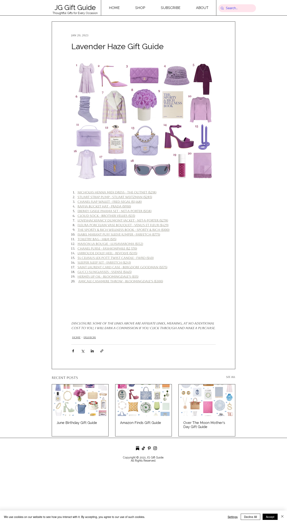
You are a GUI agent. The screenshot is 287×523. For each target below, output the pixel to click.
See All (230, 377)
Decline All (250, 517)
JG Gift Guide (75, 8)
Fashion (90, 337)
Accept (270, 517)
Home (76, 337)
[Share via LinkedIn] (92, 351)
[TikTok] (143, 448)
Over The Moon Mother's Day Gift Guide (204, 425)
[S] (137, 448)
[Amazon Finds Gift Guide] (143, 400)
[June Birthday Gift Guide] (80, 400)
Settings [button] (233, 517)
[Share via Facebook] (73, 351)
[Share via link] (102, 351)
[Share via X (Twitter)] (83, 351)
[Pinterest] (149, 448)
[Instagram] (155, 448)
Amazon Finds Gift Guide (140, 423)
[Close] (282, 517)
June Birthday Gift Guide (77, 423)
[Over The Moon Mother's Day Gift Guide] (207, 400)
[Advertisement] (117, 495)
